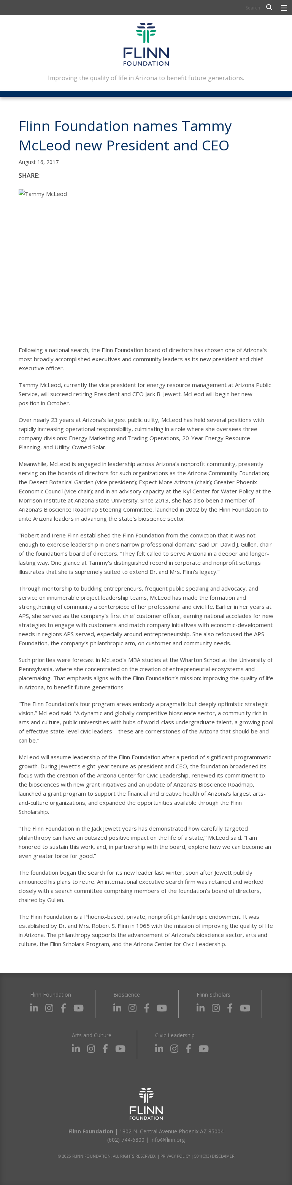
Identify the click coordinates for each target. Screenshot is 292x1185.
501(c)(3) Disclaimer (214, 1156)
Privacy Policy (175, 1156)
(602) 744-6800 (125, 1139)
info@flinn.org (168, 1139)
